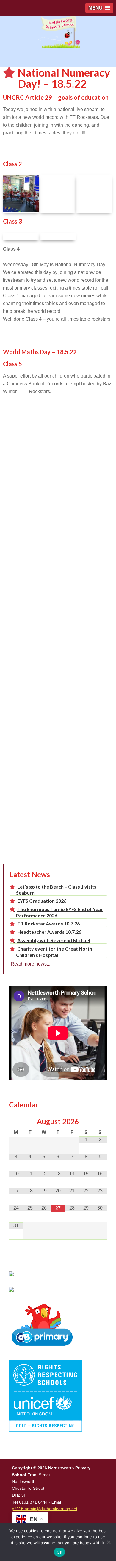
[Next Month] (100, 1121)
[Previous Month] (16, 1121)
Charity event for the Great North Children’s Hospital (54, 951)
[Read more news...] (30, 963)
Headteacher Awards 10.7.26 (49, 932)
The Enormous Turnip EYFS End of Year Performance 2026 (59, 912)
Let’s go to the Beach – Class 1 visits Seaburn (56, 889)
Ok (59, 1552)
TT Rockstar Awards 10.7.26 (48, 923)
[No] (109, 1542)
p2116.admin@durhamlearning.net (44, 1508)
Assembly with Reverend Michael (53, 940)
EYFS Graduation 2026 (41, 901)
